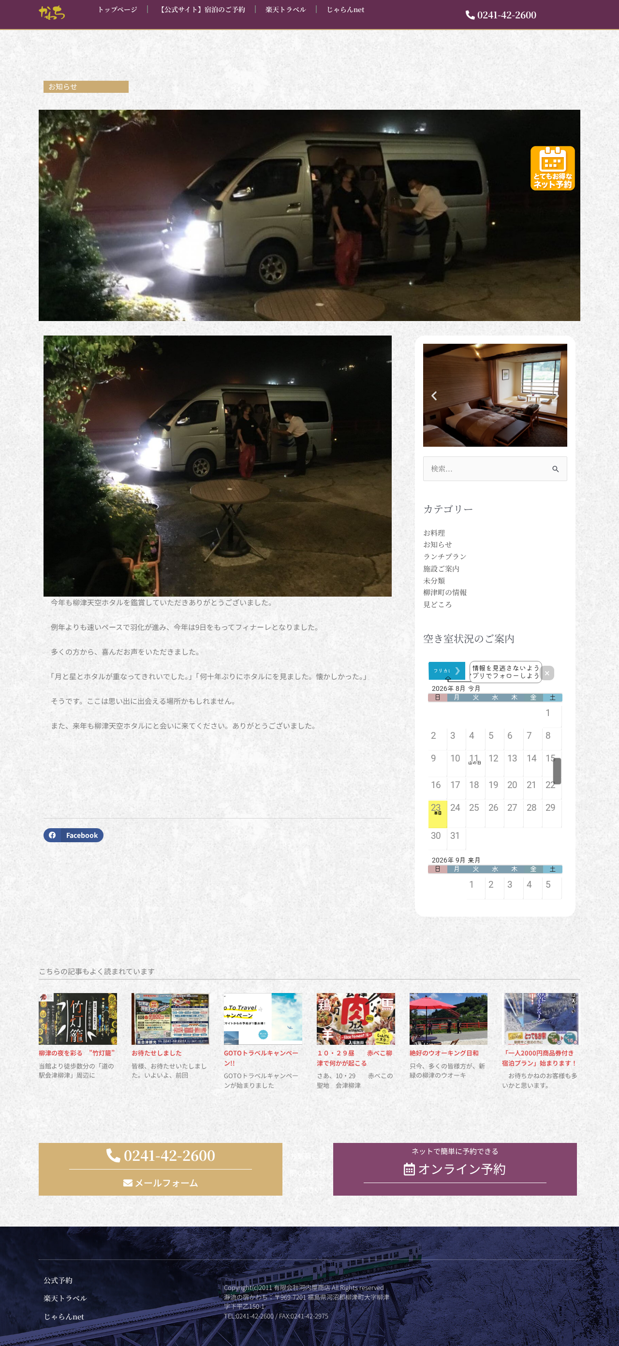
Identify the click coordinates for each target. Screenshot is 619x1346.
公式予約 (58, 1280)
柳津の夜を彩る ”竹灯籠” (77, 1052)
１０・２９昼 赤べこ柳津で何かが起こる (354, 1058)
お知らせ (437, 544)
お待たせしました (157, 1052)
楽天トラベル (65, 1298)
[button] (73, 835)
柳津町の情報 (445, 592)
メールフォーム (165, 1182)
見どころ (437, 604)
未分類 (434, 580)
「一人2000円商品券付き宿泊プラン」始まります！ (539, 1058)
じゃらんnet (64, 1316)
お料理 (434, 532)
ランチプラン (445, 556)
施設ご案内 (441, 568)
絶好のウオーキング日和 (444, 1052)
